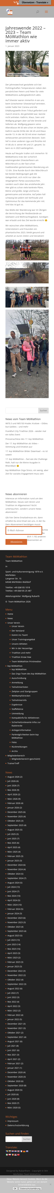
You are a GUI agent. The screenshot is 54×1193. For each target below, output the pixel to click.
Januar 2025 (13, 860)
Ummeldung (18, 713)
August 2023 (13, 935)
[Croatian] (12, 1151)
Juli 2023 (11, 940)
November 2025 (15, 816)
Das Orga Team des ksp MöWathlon (29, 673)
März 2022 (12, 1010)
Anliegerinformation (21, 730)
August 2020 (13, 1090)
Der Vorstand (18, 630)
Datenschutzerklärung (18, 1125)
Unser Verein (18, 626)
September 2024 (15, 878)
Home (10, 614)
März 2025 (12, 851)
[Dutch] (15, 1151)
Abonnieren (16, 541)
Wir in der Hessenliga (22, 648)
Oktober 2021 (13, 1032)
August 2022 (13, 988)
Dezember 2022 (15, 971)
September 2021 (15, 1037)
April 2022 (12, 1006)
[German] (24, 1151)
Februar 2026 (13, 803)
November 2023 (15, 922)
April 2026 (12, 794)
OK (15, 1188)
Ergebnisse (17, 704)
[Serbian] (15, 1155)
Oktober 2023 (13, 926)
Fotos (14, 742)
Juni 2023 (11, 944)
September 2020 (15, 1085)
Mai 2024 (11, 895)
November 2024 (15, 869)
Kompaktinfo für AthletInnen (25, 717)
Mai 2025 (11, 842)
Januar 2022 (13, 1019)
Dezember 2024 (15, 865)
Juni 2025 (11, 838)
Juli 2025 (11, 834)
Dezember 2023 (15, 918)
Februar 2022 (13, 1015)
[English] (18, 1151)
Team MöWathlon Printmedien (26, 661)
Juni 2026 (11, 785)
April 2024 (12, 900)
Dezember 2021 (15, 1023)
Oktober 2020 (13, 1081)
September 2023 (15, 931)
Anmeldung (17, 682)
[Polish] (9, 1155)
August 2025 (13, 829)
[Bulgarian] (9, 1151)
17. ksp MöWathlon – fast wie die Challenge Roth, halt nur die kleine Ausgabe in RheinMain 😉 (26, 462)
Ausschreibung (19, 678)
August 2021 (13, 1041)
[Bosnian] (6, 1151)
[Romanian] (12, 1155)
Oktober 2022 (13, 979)
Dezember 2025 (15, 812)
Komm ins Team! (20, 635)
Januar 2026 (13, 807)
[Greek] (27, 1151)
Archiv (15, 751)
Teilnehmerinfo (19, 700)
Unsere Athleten (19, 643)
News (10, 618)
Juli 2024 (11, 887)
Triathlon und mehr (21, 652)
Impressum (12, 1121)
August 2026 (13, 776)
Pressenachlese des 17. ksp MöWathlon (24, 439)
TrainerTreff (13, 763)
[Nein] (50, 1184)
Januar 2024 (13, 913)
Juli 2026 (11, 781)
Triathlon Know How (21, 657)
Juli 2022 (11, 993)
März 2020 (12, 1107)
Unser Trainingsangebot (23, 639)
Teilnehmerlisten (20, 687)
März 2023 (12, 957)
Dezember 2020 (15, 1072)
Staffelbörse (17, 709)
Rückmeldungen (19, 746)
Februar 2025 (13, 856)
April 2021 (12, 1059)
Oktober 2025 (13, 820)
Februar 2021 (13, 1063)
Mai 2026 (11, 790)
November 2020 (15, 1076)
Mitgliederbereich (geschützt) (26, 759)
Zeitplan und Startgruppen (25, 691)
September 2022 (15, 984)
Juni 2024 (11, 891)
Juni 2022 (11, 997)
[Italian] (6, 1155)
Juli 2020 (11, 1094)
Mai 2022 (11, 1001)
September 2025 (15, 825)
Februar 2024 (13, 909)
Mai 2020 (11, 1103)
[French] (21, 1151)
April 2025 (12, 847)
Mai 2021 (11, 1054)
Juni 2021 (11, 1050)
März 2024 (12, 904)
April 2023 (12, 953)
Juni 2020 (11, 1098)
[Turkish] (18, 1155)
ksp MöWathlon (19, 669)
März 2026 (12, 798)
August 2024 (13, 882)
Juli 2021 (11, 1045)
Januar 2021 (13, 1068)
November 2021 (15, 1028)
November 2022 (15, 975)
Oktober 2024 (13, 873)
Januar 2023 (13, 966)
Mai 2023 (11, 948)
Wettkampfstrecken (21, 695)
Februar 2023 (13, 962)
